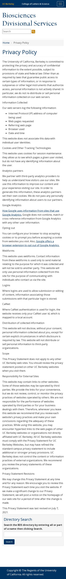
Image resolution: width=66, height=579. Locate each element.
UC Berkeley (8, 3)
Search (9, 541)
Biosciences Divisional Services (29, 20)
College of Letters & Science (35, 3)
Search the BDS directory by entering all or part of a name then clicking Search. (33, 527)
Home (6, 42)
